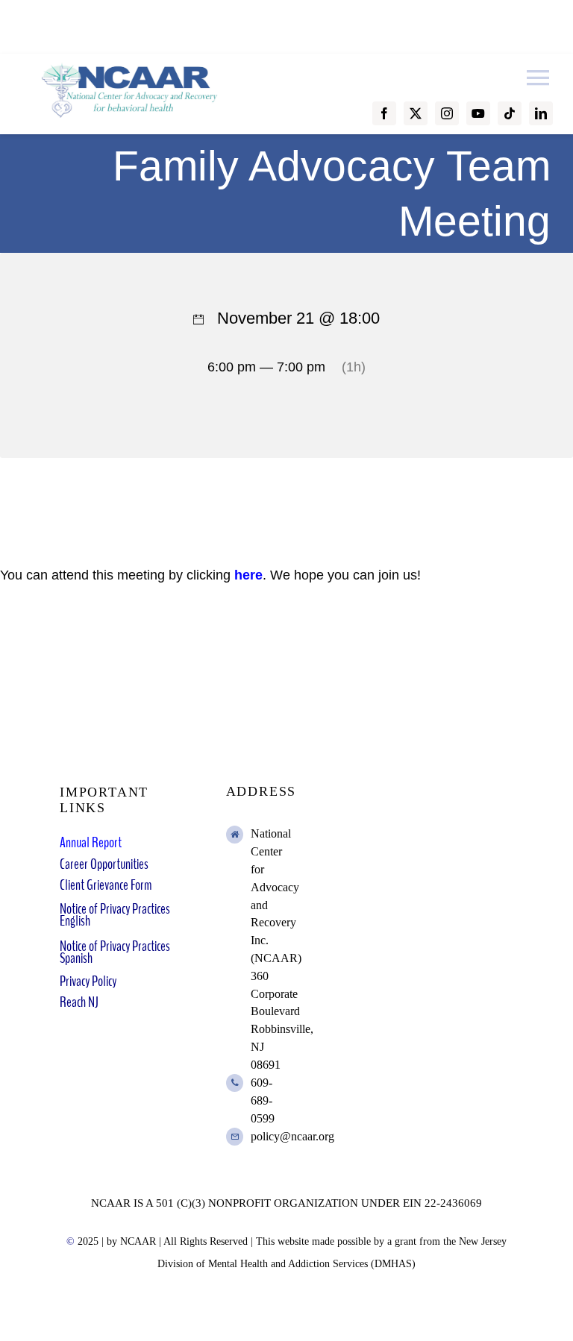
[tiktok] (510, 113)
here (248, 575)
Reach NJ (79, 1002)
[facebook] (384, 113)
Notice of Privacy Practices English (115, 915)
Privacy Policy (88, 981)
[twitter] (416, 113)
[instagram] (447, 113)
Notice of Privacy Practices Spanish (115, 952)
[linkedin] (541, 113)
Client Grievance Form (105, 885)
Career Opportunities (104, 864)
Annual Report (91, 842)
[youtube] (478, 113)
